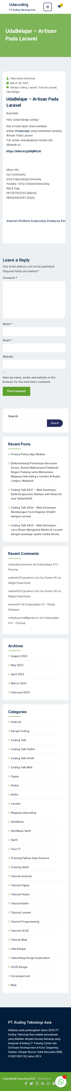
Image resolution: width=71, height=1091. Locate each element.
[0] (59, 7)
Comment (10, 278)
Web (14, 985)
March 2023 (19, 683)
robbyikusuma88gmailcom (23, 617)
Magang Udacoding (23, 812)
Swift (14, 840)
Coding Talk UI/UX (22, 758)
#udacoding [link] (38, 221)
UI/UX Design (19, 967)
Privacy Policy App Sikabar (28, 454)
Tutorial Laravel (47, 87)
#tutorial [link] (11, 221)
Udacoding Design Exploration (30, 958)
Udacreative (44, 1078)
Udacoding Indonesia (20, 564)
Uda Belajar (13, 91)
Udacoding (18, 4)
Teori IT (16, 849)
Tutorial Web (19, 939)
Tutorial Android (21, 876)
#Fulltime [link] (24, 221)
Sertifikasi (17, 821)
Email (7, 340)
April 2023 (17, 674)
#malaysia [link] (53, 221)
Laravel (32, 87)
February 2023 (20, 692)
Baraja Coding (19, 87)
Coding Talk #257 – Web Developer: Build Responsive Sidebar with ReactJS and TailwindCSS (36, 494)
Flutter (15, 785)
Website (8, 356)
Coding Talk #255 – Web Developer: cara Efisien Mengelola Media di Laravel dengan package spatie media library (36, 530)
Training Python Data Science (30, 858)
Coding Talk (18, 740)
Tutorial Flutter (20, 894)
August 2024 (19, 656)
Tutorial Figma (20, 885)
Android (16, 722)
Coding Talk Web (21, 767)
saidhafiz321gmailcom (21, 577)
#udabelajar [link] (22, 131)
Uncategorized (20, 976)
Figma (15, 776)
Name (7, 324)
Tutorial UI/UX (20, 930)
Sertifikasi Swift (21, 831)
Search (13, 416)
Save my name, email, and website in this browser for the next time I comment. (29, 380)
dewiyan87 (14, 604)
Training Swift (20, 867)
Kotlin (14, 794)
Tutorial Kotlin (20, 903)
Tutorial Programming (25, 921)
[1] (61, 1083)
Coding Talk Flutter (23, 749)
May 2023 (17, 665)
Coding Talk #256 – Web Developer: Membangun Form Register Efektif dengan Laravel (34, 512)
